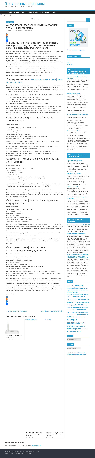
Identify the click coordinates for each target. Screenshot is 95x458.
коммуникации (33, 12)
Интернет (79, 285)
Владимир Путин (71, 285)
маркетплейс (86, 302)
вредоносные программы (78, 290)
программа (84, 312)
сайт (69, 317)
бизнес (47, 12)
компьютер (71, 302)
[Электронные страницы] (6, 12)
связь (73, 317)
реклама (83, 314)
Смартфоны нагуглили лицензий (52, 311)
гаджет (86, 290)
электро (16, 12)
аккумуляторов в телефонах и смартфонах (34, 81)
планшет (80, 307)
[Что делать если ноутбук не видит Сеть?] (12, 319)
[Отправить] (34, 41)
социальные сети (76, 322)
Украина (69, 290)
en (13, 30)
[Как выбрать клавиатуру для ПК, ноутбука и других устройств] (35, 319)
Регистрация (70, 60)
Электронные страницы (25, 3)
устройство (77, 329)
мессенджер (71, 305)
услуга (70, 328)
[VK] (34, 33)
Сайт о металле (73, 156)
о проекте (53, 12)
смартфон (72, 319)
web (23, 12)
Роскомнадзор (79, 288)
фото (41, 12)
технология (81, 326)
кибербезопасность (79, 296)
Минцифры (70, 288)
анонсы (10, 12)
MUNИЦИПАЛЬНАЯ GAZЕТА (77, 73)
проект (79, 314)
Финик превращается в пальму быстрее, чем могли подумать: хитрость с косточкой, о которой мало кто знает (78, 256)
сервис (78, 317)
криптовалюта (79, 302)
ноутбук (79, 304)
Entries (70, 64)
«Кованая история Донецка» (74, 160)
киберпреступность (72, 299)
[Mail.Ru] (34, 37)
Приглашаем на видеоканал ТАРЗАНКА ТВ (78, 225)
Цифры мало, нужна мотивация (17, 311)
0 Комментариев (18, 30)
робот (87, 314)
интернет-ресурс (72, 292)
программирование (71, 314)
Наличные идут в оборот (74, 130)
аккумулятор (26, 30)
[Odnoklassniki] (34, 35)
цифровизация (71, 331)
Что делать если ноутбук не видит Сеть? (15, 336)
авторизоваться (36, 445)
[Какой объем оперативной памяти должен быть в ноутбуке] (55, 319)
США (87, 288)
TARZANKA (71, 221)
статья (31, 30)
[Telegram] (34, 39)
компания (83, 299)
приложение (77, 312)
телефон (75, 326)
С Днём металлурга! (72, 186)
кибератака (69, 296)
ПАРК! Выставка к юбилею (74, 173)
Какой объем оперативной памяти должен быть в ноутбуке (54, 433)
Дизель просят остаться (73, 93)
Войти (68, 62)
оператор (74, 307)
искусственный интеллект (78, 294)
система (83, 317)
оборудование (10, 22)
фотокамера (84, 328)
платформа (73, 310)
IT (26, 12)
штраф (79, 331)
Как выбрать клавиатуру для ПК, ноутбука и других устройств (34, 433)
